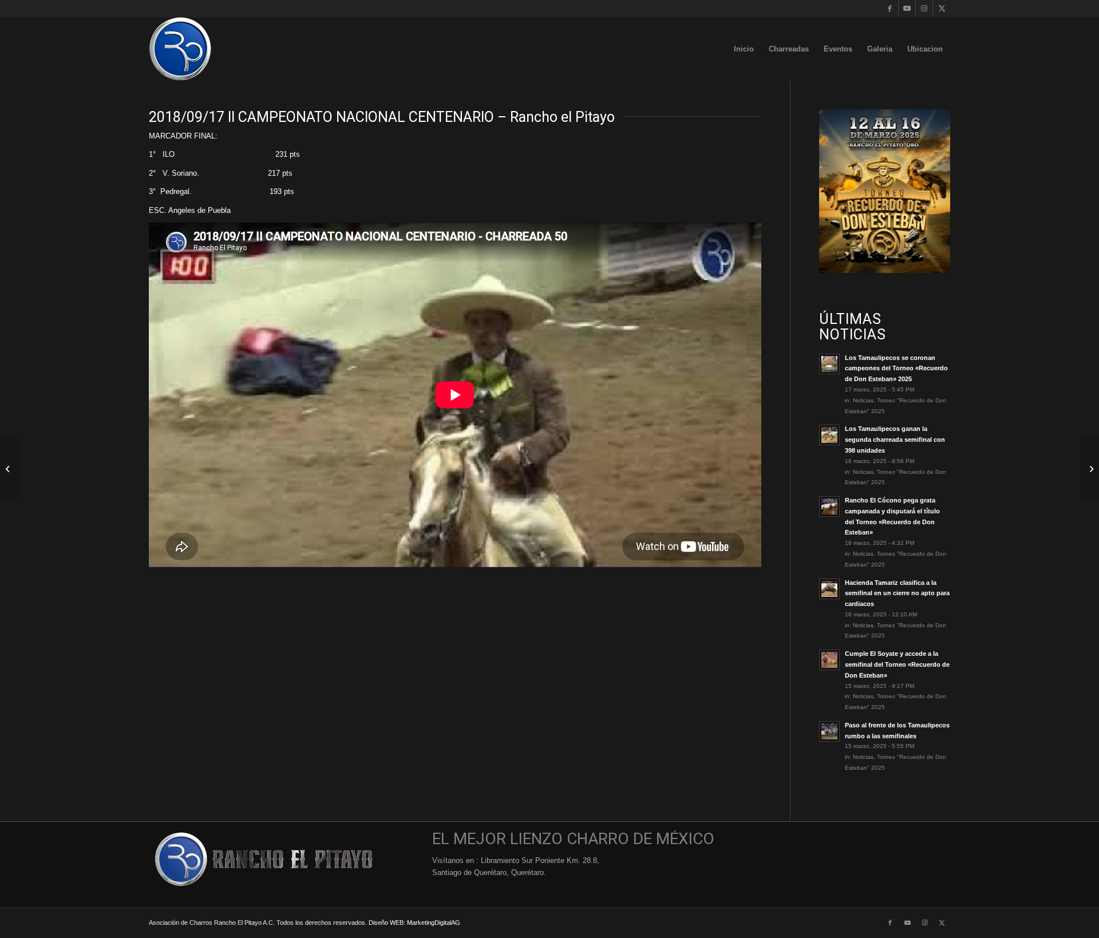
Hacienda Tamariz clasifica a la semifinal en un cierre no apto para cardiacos (897, 593)
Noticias (863, 400)
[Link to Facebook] (889, 8)
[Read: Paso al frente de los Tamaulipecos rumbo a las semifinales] (829, 731)
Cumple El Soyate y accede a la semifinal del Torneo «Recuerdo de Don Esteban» (897, 664)
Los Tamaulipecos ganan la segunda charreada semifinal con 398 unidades (895, 439)
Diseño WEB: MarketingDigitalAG (414, 922)
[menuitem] (743, 49)
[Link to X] (941, 8)
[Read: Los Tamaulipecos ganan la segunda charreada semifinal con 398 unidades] (829, 435)
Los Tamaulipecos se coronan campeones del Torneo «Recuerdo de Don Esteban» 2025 (896, 368)
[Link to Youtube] (907, 8)
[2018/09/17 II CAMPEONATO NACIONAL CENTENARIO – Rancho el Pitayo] (9, 469)
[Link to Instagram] (924, 8)
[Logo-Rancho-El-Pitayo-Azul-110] (180, 49)
